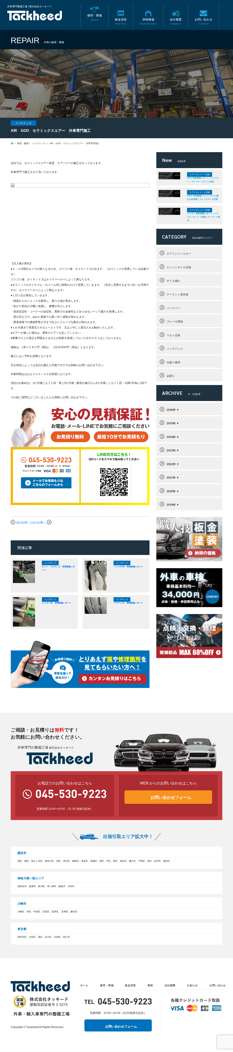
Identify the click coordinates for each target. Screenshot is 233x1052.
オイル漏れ (173, 280)
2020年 (171, 491)
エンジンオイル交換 (179, 267)
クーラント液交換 (177, 294)
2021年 (171, 477)
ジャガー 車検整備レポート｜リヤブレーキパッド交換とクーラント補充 (203, 216)
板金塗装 (130, 985)
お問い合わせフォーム (170, 797)
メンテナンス (175, 348)
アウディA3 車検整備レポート (128, 603)
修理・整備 (107, 985)
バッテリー (173, 308)
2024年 (171, 436)
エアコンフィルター (179, 253)
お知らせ (192, 985)
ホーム (84, 985)
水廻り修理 (173, 362)
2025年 (171, 423)
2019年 (171, 504)
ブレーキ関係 (175, 321)
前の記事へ (23, 522)
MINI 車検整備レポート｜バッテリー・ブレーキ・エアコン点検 (203, 179)
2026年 (171, 409)
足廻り (171, 375)
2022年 (171, 464)
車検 (150, 985)
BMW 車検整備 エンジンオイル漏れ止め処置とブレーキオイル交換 (202, 197)
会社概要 (170, 985)
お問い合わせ (217, 985)
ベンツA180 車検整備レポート (128, 566)
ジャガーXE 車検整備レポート (56, 603)
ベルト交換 (173, 335)
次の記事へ (39, 522)
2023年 (171, 450)
